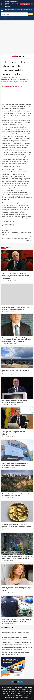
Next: (17, 238)
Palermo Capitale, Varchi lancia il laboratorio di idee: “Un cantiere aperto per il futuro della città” (16, 589)
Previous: (16, 232)
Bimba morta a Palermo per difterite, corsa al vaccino (15, 633)
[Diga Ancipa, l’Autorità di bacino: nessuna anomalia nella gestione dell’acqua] (17, 294)
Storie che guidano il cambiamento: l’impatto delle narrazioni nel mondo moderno (15, 653)
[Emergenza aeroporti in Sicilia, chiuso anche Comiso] (17, 357)
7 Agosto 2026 (12, 436)
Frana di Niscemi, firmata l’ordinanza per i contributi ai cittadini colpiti (15, 494)
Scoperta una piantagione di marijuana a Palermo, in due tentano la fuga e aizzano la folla (16, 638)
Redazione (6, 77)
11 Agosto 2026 (13, 404)
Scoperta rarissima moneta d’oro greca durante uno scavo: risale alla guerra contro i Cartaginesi (16, 526)
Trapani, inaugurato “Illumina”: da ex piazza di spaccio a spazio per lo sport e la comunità (17, 557)
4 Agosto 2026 (12, 623)
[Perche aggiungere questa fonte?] (32, 4)
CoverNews (16, 697)
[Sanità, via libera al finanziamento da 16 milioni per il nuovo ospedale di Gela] (17, 450)
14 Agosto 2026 (13, 343)
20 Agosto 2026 (13, 280)
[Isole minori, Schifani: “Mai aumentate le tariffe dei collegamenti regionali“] (17, 388)
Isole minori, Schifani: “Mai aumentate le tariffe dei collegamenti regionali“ (15, 401)
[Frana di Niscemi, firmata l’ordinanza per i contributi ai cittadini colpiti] (17, 481)
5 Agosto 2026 (12, 560)
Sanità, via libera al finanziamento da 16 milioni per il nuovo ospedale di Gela (15, 464)
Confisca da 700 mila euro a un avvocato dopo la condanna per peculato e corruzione (16, 620)
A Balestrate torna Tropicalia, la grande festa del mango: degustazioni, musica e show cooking (16, 643)
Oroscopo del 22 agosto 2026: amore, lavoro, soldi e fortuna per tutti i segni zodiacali (17, 648)
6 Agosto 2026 (12, 497)
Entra (30, 14)
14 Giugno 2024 (14, 77)
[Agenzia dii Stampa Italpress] (13, 667)
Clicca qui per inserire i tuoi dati (7, 17)
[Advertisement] (17, 37)
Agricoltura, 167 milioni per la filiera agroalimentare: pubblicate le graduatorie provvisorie (15, 433)
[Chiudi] (4, 4)
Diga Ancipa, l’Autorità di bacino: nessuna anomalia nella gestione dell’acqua (15, 308)
